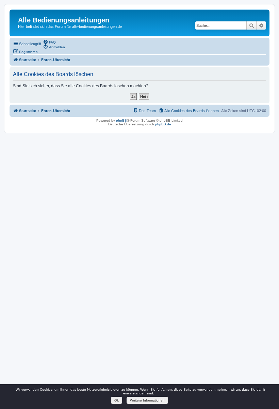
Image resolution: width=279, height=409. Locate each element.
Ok (116, 400)
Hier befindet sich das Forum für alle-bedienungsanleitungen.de (70, 26)
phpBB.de (163, 124)
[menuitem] (49, 41)
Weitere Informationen (147, 400)
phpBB (121, 120)
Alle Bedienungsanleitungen (63, 20)
